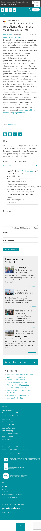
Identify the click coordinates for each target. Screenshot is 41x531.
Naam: (6, 232)
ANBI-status (8, 492)
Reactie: (7, 211)
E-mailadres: (9, 240)
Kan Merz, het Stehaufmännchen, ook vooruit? (24, 270)
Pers (5, 489)
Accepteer (36, 2)
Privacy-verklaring (9, 512)
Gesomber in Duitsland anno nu (24, 291)
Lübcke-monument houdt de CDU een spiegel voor (24, 333)
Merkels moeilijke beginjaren (23, 311)
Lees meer (32, 286)
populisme (12, 124)
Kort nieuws (7, 34)
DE (6, 406)
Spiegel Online (18, 112)
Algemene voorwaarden (13, 494)
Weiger (37, 5)
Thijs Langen (27, 171)
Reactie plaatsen (11, 249)
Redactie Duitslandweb (12, 37)
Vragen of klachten (11, 497)
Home (6, 486)
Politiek (11, 262)
